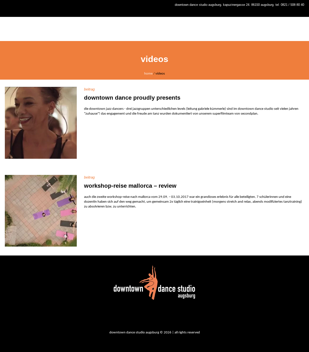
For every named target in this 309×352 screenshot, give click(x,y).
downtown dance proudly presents (132, 97)
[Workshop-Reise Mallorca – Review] (41, 211)
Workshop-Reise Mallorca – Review (130, 185)
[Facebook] (149, 316)
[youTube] (162, 316)
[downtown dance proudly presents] (41, 123)
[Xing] (175, 316)
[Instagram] (136, 316)
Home (148, 74)
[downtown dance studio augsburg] (154, 282)
